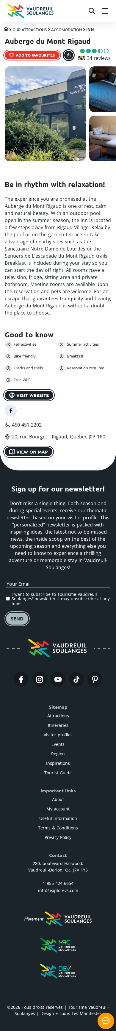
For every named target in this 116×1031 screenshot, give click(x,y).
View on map (32, 452)
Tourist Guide (58, 772)
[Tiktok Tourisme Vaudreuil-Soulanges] (76, 679)
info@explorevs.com (58, 890)
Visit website (32, 395)
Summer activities (83, 344)
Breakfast (75, 356)
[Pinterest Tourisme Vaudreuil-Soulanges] (94, 679)
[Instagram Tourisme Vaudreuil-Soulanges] (39, 679)
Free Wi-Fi (22, 379)
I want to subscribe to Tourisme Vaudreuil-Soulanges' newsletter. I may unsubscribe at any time (61, 599)
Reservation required (85, 368)
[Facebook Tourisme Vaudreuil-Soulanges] (21, 679)
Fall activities (25, 344)
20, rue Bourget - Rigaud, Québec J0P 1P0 (58, 436)
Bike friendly (25, 356)
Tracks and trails (28, 368)
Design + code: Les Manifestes (71, 1013)
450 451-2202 (27, 425)
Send (17, 618)
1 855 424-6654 (58, 883)
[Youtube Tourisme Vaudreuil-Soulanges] (58, 679)
